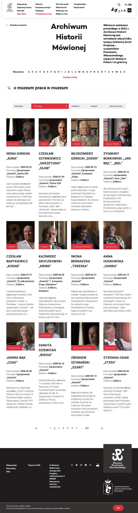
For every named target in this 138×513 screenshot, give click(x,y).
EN (130, 4)
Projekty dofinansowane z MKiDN (57, 476)
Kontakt (20, 10)
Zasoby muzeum (18, 25)
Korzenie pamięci (43, 7)
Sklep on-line (61, 14)
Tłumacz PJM (34, 465)
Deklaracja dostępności (55, 469)
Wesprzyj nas (62, 10)
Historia (39, 4)
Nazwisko (19, 106)
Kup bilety (21, 14)
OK (118, 508)
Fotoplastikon (80, 4)
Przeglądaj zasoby (43, 14)
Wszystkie (18, 72)
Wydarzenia (79, 7)
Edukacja (39, 10)
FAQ (8, 471)
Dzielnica (75, 106)
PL (126, 4)
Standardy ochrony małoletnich (54, 484)
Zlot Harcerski (62, 4)
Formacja (38, 106)
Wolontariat (61, 7)
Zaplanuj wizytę (24, 7)
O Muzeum (54, 465)
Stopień (94, 106)
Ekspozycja (22, 4)
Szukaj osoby (70, 77)
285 (87, 428)
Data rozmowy (116, 106)
